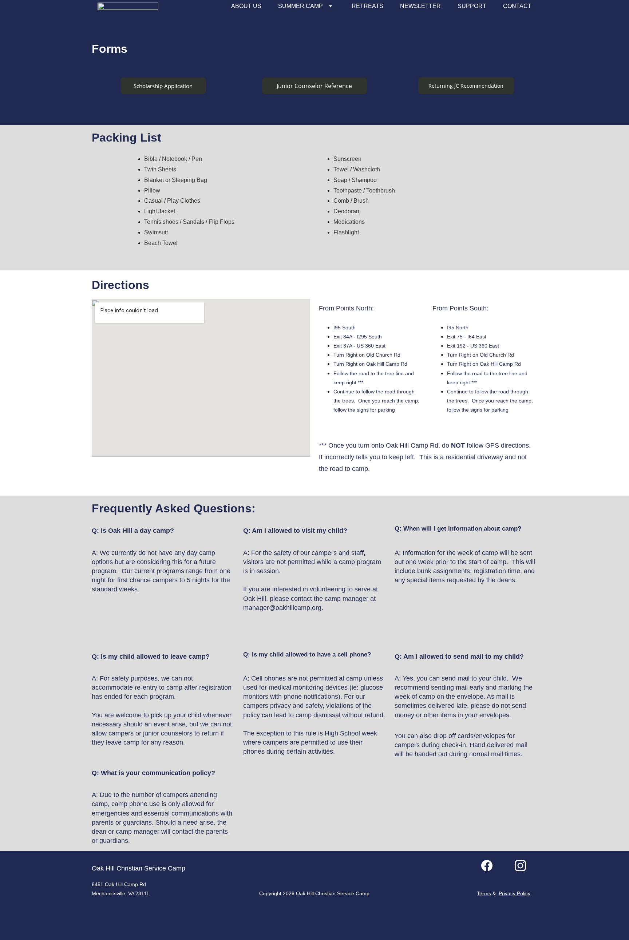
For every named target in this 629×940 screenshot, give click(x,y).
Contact (517, 6)
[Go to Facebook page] (486, 865)
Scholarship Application (163, 86)
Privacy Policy (514, 893)
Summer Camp (300, 6)
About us (246, 6)
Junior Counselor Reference (314, 86)
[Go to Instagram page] (520, 865)
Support (472, 6)
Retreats (367, 6)
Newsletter (420, 6)
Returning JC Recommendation (465, 85)
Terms (484, 893)
